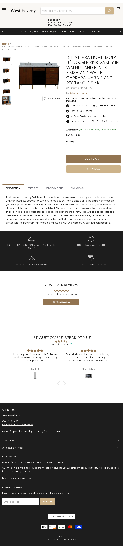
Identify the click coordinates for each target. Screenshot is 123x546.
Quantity (70, 141)
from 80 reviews (60, 344)
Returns (88, 110)
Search (61, 536)
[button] (59, 383)
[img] (61, 341)
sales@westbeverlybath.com (17, 424)
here (28, 478)
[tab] (13, 188)
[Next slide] (120, 31)
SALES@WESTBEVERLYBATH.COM (61, 31)
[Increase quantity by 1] (92, 148)
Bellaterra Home (79, 92)
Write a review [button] (61, 302)
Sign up (47, 501)
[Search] (109, 10)
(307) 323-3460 (39, 31)
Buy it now (93, 169)
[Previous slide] (2, 31)
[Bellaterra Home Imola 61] (7, 60)
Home (5, 44)
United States (60, 516)
